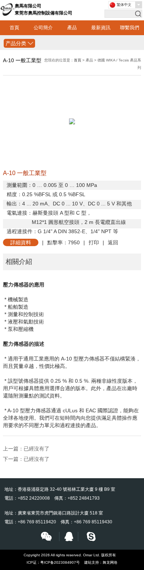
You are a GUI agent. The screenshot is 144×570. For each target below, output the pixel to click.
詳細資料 (20, 242)
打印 (94, 242)
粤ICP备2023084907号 (60, 562)
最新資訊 (100, 27)
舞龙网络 (110, 562)
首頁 (14, 27)
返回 (113, 242)
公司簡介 (43, 27)
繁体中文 (124, 5)
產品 (72, 27)
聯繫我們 (129, 27)
